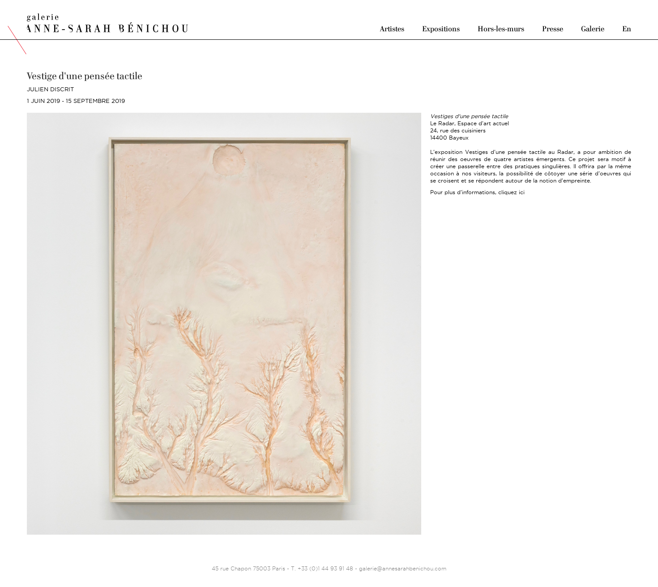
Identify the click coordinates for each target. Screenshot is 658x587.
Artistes (392, 28)
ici (522, 192)
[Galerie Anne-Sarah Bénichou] (107, 22)
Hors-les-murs (501, 28)
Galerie (592, 28)
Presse (552, 28)
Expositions (441, 28)
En (626, 28)
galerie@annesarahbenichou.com (402, 568)
